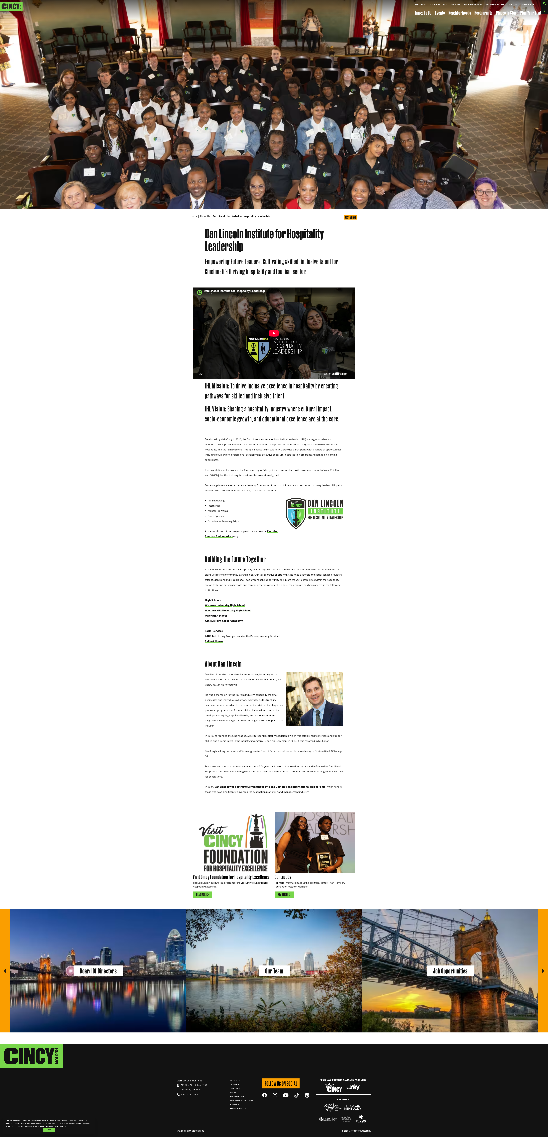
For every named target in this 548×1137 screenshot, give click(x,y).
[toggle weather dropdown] (544, 10)
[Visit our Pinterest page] (307, 1096)
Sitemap (234, 1104)
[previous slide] (5, 970)
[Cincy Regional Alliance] (31, 1056)
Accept (49, 1129)
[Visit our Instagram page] (275, 1096)
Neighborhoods (460, 12)
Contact (235, 1088)
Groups (455, 4)
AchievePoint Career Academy (224, 620)
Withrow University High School (225, 605)
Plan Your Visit (530, 12)
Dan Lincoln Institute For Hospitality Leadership (241, 216)
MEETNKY (197, 1080)
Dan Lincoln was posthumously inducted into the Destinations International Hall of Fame (270, 786)
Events (440, 12)
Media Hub (528, 4)
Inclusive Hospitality (242, 1100)
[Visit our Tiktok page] (296, 1096)
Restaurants (483, 12)
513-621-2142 (189, 1094)
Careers (234, 1084)
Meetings (421, 4)
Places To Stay (506, 12)
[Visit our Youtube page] (286, 1096)
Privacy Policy (238, 1108)
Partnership (237, 1096)
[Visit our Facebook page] (264, 1096)
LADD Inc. (210, 636)
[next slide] (543, 970)
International (473, 4)
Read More (201, 894)
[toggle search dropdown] (544, 3)
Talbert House (214, 641)
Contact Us (283, 877)
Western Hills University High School (228, 610)
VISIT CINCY (183, 1080)
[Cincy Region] (11, 6)
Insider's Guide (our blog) (502, 4)
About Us (206, 216)
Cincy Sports (438, 4)
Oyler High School (216, 615)
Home (195, 216)
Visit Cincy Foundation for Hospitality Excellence (231, 877)
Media (233, 1092)
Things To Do (422, 12)
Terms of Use (60, 1126)
